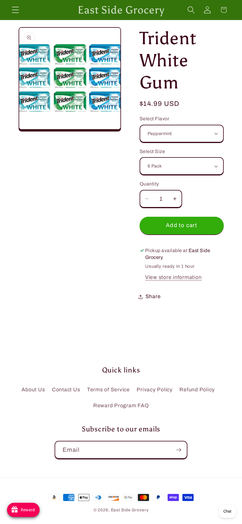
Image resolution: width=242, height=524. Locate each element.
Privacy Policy (155, 389)
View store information (173, 277)
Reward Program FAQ (121, 405)
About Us (33, 389)
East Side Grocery (130, 510)
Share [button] (153, 296)
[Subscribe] (179, 450)
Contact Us (66, 389)
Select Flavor (154, 118)
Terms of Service (108, 389)
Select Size (152, 151)
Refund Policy (197, 389)
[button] (15, 10)
